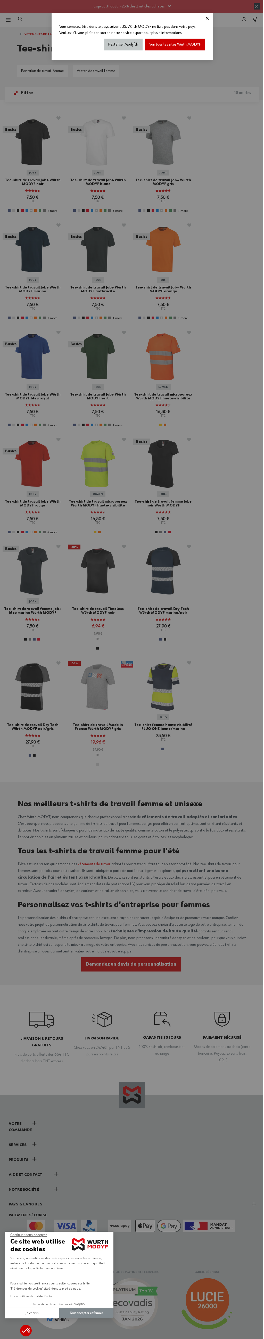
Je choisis (32, 1313)
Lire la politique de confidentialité (31, 1296)
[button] (26, 1330)
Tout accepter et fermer (86, 1313)
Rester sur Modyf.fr (121, 44)
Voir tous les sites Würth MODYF (173, 44)
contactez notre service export (116, 33)
